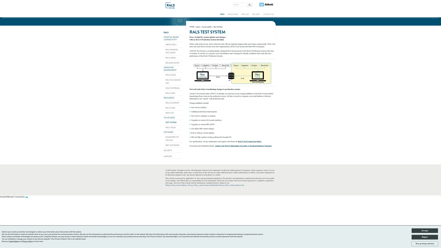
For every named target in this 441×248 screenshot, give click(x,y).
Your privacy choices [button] (425, 244)
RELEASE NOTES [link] (172, 63)
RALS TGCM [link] (170, 127)
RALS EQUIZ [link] (170, 75)
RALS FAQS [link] (170, 108)
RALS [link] (222, 14)
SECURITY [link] (256, 14)
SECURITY (168, 150)
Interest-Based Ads (237, 185)
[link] (192, 27)
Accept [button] (424, 231)
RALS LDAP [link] (170, 93)
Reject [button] (425, 237)
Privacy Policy (193, 185)
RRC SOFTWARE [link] (172, 145)
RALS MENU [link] (170, 57)
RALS (166, 32)
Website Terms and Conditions (176, 185)
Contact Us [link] (268, 14)
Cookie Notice (14, 241)
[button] (249, 4)
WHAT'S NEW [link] (233, 14)
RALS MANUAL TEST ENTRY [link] (171, 51)
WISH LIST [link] (245, 14)
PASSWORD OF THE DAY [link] (172, 139)
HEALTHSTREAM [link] (172, 88)
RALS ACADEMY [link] (172, 102)
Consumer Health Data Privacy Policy (216, 185)
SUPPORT (168, 156)
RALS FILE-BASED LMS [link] (173, 81)
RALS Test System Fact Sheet (249, 141)
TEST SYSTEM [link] (171, 122)
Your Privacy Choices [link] (12, 196)
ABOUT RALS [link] (171, 44)
